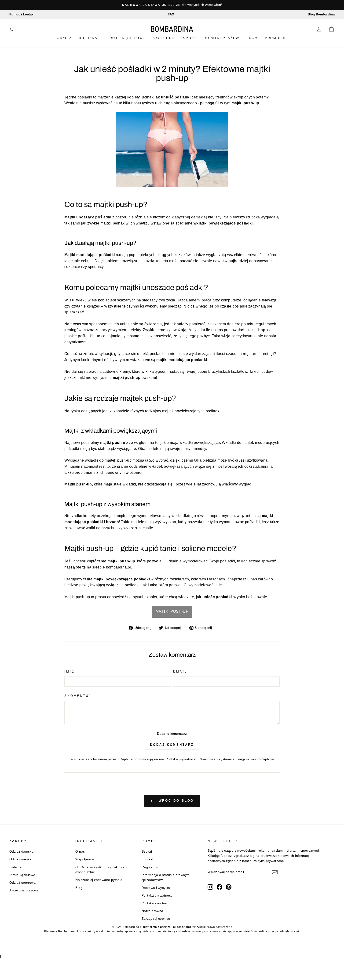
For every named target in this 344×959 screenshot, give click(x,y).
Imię (69, 671)
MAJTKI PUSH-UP (172, 611)
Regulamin (150, 867)
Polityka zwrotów (155, 903)
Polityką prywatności (269, 861)
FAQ (171, 14)
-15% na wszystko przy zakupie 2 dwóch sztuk (101, 869)
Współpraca (84, 859)
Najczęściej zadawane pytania (98, 880)
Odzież (64, 38)
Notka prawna (152, 911)
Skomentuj (77, 696)
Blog (78, 888)
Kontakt (148, 859)
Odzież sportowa (22, 882)
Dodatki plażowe (223, 38)
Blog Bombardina (321, 14)
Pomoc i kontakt (21, 14)
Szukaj (147, 851)
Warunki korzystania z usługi (223, 759)
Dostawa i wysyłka (156, 888)
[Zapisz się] (275, 872)
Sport (190, 38)
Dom (253, 38)
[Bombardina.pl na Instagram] (210, 887)
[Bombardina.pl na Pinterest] (228, 887)
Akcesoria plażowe (24, 890)
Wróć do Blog (175, 800)
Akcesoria (164, 38)
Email (180, 671)
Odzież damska (21, 851)
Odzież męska (20, 859)
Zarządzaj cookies (156, 918)
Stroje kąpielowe (125, 38)
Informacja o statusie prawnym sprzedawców (166, 877)
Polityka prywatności (182, 759)
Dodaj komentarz (172, 744)
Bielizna (88, 38)
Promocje (276, 38)
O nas (80, 851)
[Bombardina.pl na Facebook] (219, 887)
